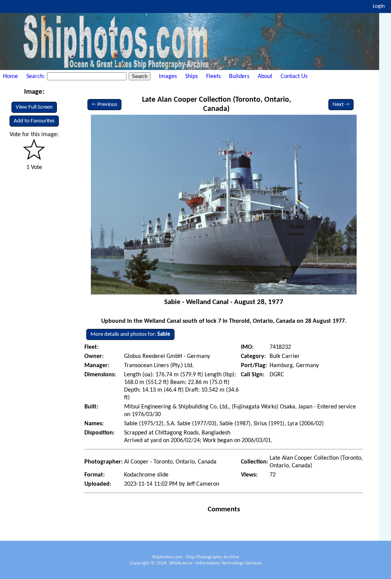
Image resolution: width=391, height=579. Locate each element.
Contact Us (294, 76)
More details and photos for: (130, 334)
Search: (36, 76)
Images (168, 76)
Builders (239, 76)
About (265, 76)
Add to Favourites (34, 121)
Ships (191, 76)
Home (10, 76)
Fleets (213, 76)
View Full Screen (34, 107)
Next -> (341, 104)
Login (379, 6)
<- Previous (104, 104)
